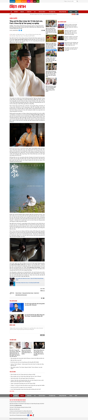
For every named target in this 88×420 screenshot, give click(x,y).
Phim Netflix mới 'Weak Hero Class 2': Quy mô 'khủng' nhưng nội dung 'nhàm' (25, 34)
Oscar (32, 1)
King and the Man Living (28, 293)
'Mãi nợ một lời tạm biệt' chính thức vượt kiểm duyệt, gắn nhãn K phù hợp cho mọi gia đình (51, 31)
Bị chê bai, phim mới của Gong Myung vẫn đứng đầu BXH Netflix (25, 362)
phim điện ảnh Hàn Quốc (21, 295)
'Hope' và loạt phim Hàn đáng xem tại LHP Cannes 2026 (23, 383)
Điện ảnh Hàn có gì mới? (16, 360)
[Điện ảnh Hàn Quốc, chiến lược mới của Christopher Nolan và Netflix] (27, 345)
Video (76, 11)
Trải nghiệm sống (52, 11)
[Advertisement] (53, 6)
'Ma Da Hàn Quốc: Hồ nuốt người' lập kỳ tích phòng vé (22, 378)
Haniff (28, 1)
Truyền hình (29, 11)
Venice (38, 1)
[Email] (44, 30)
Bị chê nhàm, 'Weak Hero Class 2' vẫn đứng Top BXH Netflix (22, 35)
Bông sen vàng (24, 1)
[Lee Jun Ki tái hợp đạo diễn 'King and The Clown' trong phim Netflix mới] (17, 318)
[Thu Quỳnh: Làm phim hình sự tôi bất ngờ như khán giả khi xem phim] (61, 49)
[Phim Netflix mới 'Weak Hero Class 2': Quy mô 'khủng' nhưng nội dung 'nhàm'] (12, 280)
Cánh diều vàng (18, 1)
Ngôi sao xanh (12, 1)
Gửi (42, 335)
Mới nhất (16, 11)
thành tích (36, 293)
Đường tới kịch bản (62, 11)
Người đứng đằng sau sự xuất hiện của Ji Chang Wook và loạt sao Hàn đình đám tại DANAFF (39, 353)
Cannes (34, 1)
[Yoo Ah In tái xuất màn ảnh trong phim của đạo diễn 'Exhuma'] (17, 307)
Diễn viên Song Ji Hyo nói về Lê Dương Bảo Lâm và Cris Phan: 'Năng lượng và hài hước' (51, 89)
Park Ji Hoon (18, 293)
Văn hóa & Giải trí (42, 11)
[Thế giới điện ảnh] (18, 6)
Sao (35, 11)
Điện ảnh (22, 11)
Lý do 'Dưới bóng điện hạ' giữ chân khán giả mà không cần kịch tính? (26, 389)
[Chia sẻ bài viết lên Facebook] (19, 30)
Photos (71, 11)
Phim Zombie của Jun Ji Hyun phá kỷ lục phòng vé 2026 (23, 374)
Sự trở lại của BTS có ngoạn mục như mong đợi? (21, 387)
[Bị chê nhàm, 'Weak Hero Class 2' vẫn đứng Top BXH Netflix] (12, 284)
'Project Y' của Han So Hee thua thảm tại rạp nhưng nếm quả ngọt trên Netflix (27, 385)
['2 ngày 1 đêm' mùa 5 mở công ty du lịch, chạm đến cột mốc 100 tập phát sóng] (51, 53)
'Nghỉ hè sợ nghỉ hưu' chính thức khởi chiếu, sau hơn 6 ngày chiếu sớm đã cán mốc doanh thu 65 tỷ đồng (51, 46)
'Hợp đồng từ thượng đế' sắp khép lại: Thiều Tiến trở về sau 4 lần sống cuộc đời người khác (51, 74)
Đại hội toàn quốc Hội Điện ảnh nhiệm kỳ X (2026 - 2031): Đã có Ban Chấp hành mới (71, 44)
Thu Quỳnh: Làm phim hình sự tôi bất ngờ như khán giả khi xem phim (71, 49)
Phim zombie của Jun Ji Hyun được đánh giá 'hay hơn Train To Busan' (26, 376)
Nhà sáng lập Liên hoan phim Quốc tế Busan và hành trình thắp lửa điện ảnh (27, 358)
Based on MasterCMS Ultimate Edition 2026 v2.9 (19, 418)
